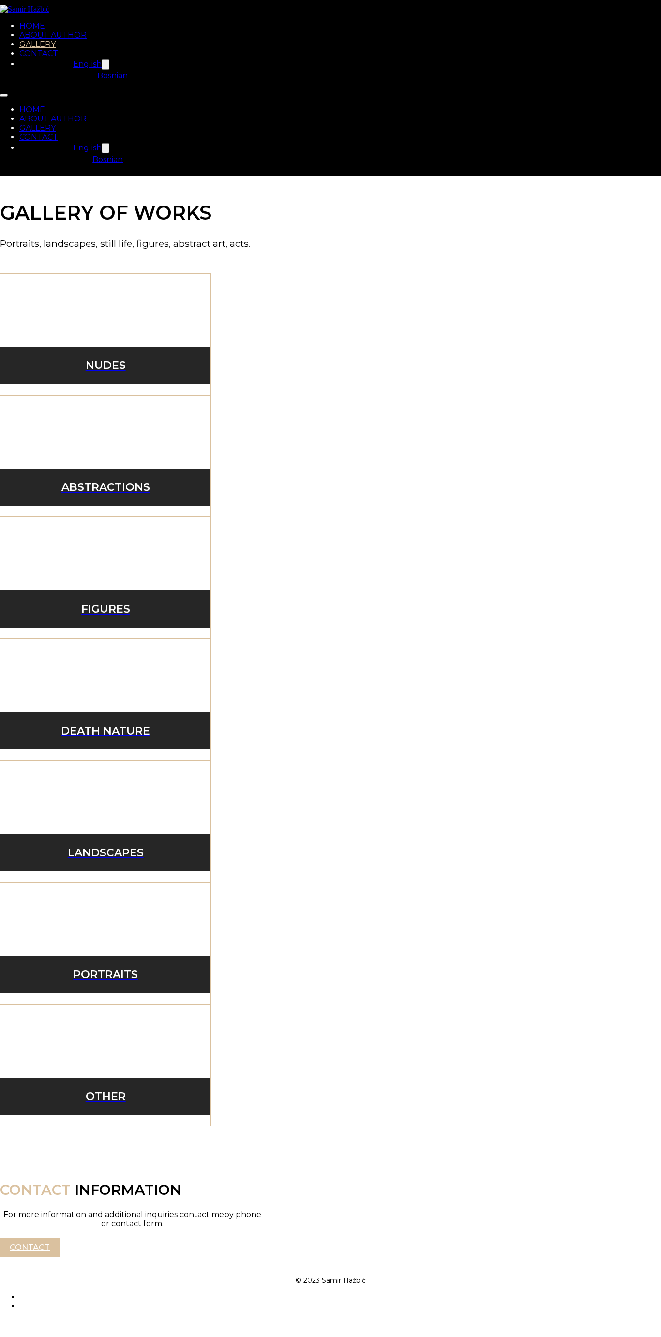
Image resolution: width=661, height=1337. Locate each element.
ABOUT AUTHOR (53, 35)
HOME (32, 25)
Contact (30, 1247)
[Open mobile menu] (4, 95)
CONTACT (38, 53)
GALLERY (37, 44)
